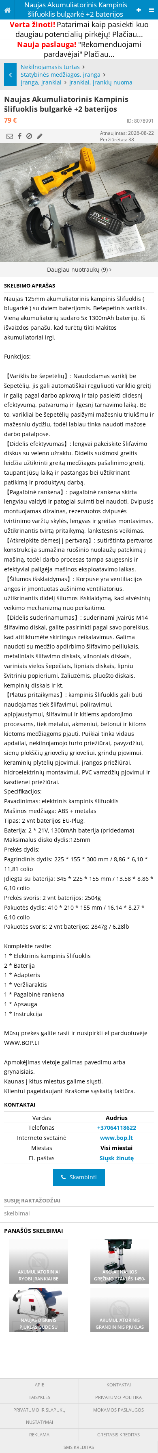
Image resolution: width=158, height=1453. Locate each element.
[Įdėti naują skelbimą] (138, 10)
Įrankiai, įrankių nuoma (100, 82)
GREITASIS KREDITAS (118, 1434)
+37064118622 (116, 1127)
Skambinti (83, 1177)
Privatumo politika (118, 1397)
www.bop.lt (116, 1138)
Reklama (39, 1434)
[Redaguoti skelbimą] (39, 136)
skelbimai (17, 1213)
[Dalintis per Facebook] (19, 136)
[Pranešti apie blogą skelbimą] (29, 136)
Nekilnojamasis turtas (50, 67)
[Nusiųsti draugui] (9, 136)
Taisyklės (39, 1397)
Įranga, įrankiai (41, 82)
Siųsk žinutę (117, 1158)
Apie (39, 1385)
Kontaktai (119, 1385)
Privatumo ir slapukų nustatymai (39, 1416)
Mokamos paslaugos (118, 1410)
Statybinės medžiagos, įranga (60, 74)
